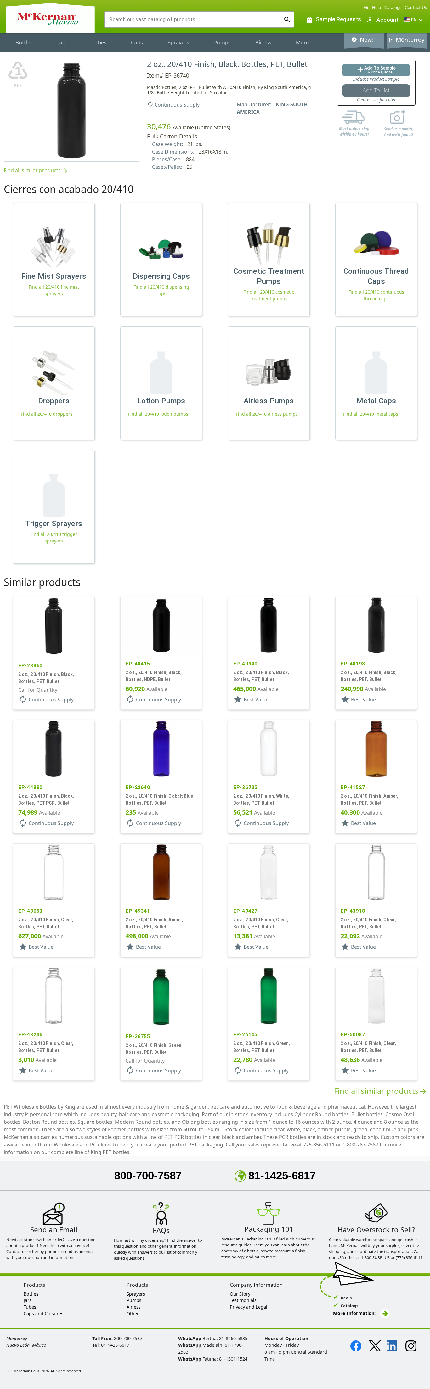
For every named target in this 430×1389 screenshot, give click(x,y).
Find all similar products (36, 171)
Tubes (98, 42)
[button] (414, 20)
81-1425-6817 (282, 1175)
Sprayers (178, 42)
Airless (263, 42)
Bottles (24, 42)
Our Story (240, 1294)
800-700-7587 (148, 1175)
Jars (62, 42)
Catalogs (393, 7)
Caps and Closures (43, 1313)
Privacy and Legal (248, 1307)
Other (133, 1313)
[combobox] (194, 19)
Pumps (222, 42)
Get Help (372, 7)
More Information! (354, 1313)
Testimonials (243, 1300)
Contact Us (416, 7)
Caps (137, 42)
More (302, 42)
